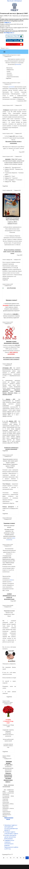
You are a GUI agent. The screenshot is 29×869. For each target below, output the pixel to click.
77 (13, 858)
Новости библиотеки (7, 518)
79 (20, 858)
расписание (18, 64)
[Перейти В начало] (3, 857)
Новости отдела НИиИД (8, 605)
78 (17, 858)
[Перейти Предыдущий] (7, 857)
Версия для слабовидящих (14, 1)
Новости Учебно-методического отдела (11, 55)
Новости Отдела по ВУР (8, 105)
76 (10, 858)
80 (23, 858)
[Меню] (4, 52)
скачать (11, 579)
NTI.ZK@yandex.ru (9, 32)
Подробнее (8, 78)
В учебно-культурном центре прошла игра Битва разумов (10, 836)
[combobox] (9, 48)
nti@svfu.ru (7, 22)
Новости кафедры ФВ (7, 190)
